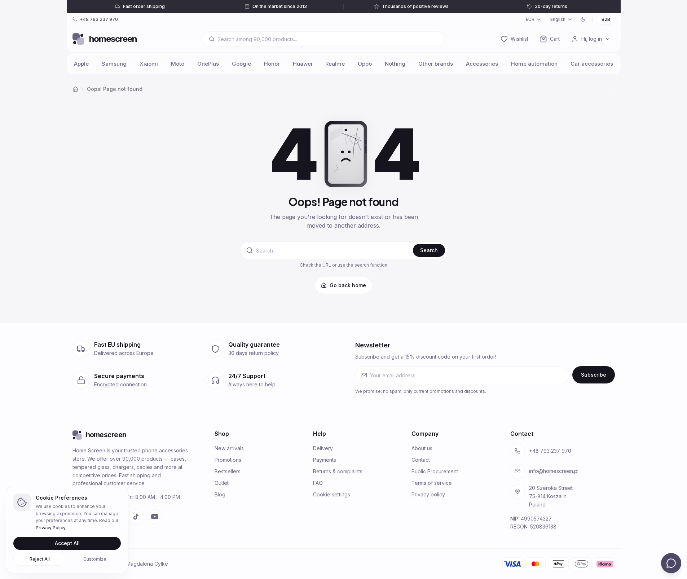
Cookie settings (331, 494)
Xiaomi (149, 63)
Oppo (365, 63)
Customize (94, 559)
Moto (177, 63)
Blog (220, 494)
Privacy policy (428, 494)
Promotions (228, 460)
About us (421, 448)
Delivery (323, 448)
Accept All (67, 543)
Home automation (534, 63)
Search (429, 250)
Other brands (435, 63)
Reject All (40, 559)
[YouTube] (154, 516)
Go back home (348, 285)
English (557, 19)
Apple (81, 63)
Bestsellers (228, 471)
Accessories (482, 63)
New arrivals (229, 448)
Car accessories (592, 63)
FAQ (318, 483)
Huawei (302, 63)
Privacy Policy (51, 527)
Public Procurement (434, 471)
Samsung (114, 63)
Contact (420, 460)
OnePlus (208, 63)
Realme (335, 63)
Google (241, 63)
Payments (324, 460)
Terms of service (431, 483)
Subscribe (593, 375)
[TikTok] (136, 516)
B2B (606, 19)
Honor (272, 63)
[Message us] (671, 563)
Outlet (222, 483)
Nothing (395, 63)
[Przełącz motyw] (583, 19)
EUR (530, 19)
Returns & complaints (337, 471)
